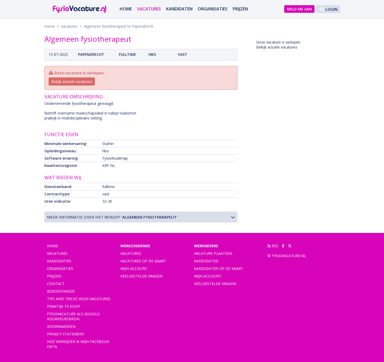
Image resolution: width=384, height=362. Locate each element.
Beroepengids (61, 291)
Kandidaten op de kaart (218, 268)
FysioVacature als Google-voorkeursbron (74, 316)
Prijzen (240, 9)
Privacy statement (66, 333)
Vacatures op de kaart (143, 260)
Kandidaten (179, 9)
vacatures (149, 9)
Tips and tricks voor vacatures (78, 298)
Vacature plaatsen (213, 253)
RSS (274, 245)
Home (126, 9)
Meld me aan (299, 9)
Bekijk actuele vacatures (71, 81)
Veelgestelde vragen (141, 276)
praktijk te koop (63, 306)
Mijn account (134, 268)
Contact (56, 283)
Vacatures (130, 253)
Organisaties (213, 9)
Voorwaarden (61, 326)
